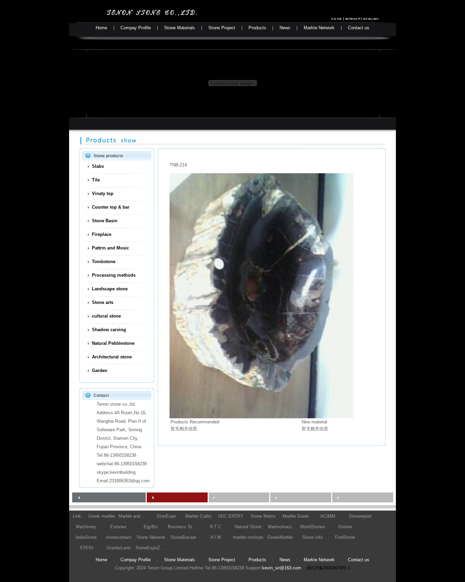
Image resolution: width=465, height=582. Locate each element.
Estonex (118, 526)
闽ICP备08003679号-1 (328, 567)
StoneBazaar (183, 537)
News (284, 27)
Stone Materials (179, 27)
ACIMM (327, 516)
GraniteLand (118, 547)
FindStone (345, 537)
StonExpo (166, 516)
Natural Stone (248, 526)
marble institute (248, 537)
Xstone (345, 526)
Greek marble (101, 516)
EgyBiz (151, 526)
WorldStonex (312, 526)
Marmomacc (280, 526)
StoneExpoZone (150, 547)
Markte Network (319, 27)
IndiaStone (86, 537)
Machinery (86, 526)
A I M (215, 537)
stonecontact (118, 537)
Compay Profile (136, 27)
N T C (215, 526)
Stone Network (151, 537)
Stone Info (312, 537)
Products (257, 27)
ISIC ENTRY (230, 516)
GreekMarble (280, 537)
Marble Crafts (198, 516)
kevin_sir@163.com (281, 567)
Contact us (358, 27)
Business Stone (183, 526)
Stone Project (221, 27)
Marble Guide (296, 516)
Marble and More (133, 516)
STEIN (86, 547)
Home (101, 27)
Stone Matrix (263, 516)
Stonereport (360, 516)
